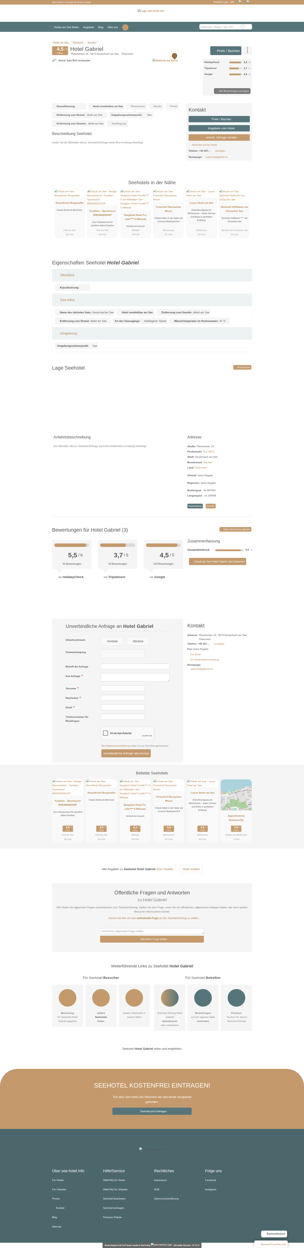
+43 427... (204, 150)
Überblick (66, 275)
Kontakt (211, 506)
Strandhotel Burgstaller (70, 202)
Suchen (249, 27)
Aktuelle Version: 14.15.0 (186, 1245)
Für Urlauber (59, 1189)
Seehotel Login (220, 2)
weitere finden (101, 1017)
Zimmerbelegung (76, 652)
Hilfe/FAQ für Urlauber (115, 1189)
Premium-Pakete (112, 1217)
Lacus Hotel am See (201, 202)
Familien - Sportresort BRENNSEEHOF (103, 213)
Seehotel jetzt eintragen (153, 1111)
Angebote (88, 27)
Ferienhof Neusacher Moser (168, 208)
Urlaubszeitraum (75, 639)
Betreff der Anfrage (77, 666)
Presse (56, 1198)
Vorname (71, 688)
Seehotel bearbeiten (114, 1198)
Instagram (210, 1189)
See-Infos (67, 300)
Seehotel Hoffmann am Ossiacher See (234, 208)
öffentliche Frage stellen (153, 939)
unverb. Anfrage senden (221, 137)
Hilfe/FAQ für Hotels (114, 1180)
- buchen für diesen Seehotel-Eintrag (236, 1017)
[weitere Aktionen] (247, 50)
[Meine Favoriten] (125, 27)
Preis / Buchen (228, 51)
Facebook (210, 1180)
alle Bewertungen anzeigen (233, 91)
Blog (100, 27)
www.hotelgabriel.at (216, 157)
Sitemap (56, 1226)
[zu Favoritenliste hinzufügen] (56, 63)
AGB (156, 1189)
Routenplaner (243, 367)
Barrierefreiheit (275, 1233)
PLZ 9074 (208, 451)
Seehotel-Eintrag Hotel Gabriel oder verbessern (169, 1019)
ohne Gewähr (164, 869)
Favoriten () (273, 1244)
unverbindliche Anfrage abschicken (126, 753)
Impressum (160, 1180)
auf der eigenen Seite (203, 1017)
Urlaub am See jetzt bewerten (219, 561)
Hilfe (232, 2)
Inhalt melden (191, 869)
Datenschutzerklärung (118, 745)
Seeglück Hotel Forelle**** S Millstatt (135, 217)
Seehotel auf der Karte (204, 144)
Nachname (72, 697)
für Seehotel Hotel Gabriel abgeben (68, 1017)
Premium (245, 185)
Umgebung (68, 333)
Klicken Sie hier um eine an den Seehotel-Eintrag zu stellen (153, 918)
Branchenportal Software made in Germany (127, 1245)
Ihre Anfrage (73, 676)
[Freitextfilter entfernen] (242, 26)
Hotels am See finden (66, 27)
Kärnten (208, 462)
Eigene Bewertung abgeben (236, 529)
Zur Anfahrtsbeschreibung (204, 659)
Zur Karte (195, 654)
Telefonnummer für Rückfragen (77, 718)
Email (69, 707)
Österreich (201, 467)
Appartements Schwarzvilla (236, 817)
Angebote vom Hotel (221, 128)
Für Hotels (58, 1180)
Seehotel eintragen (113, 1207)
